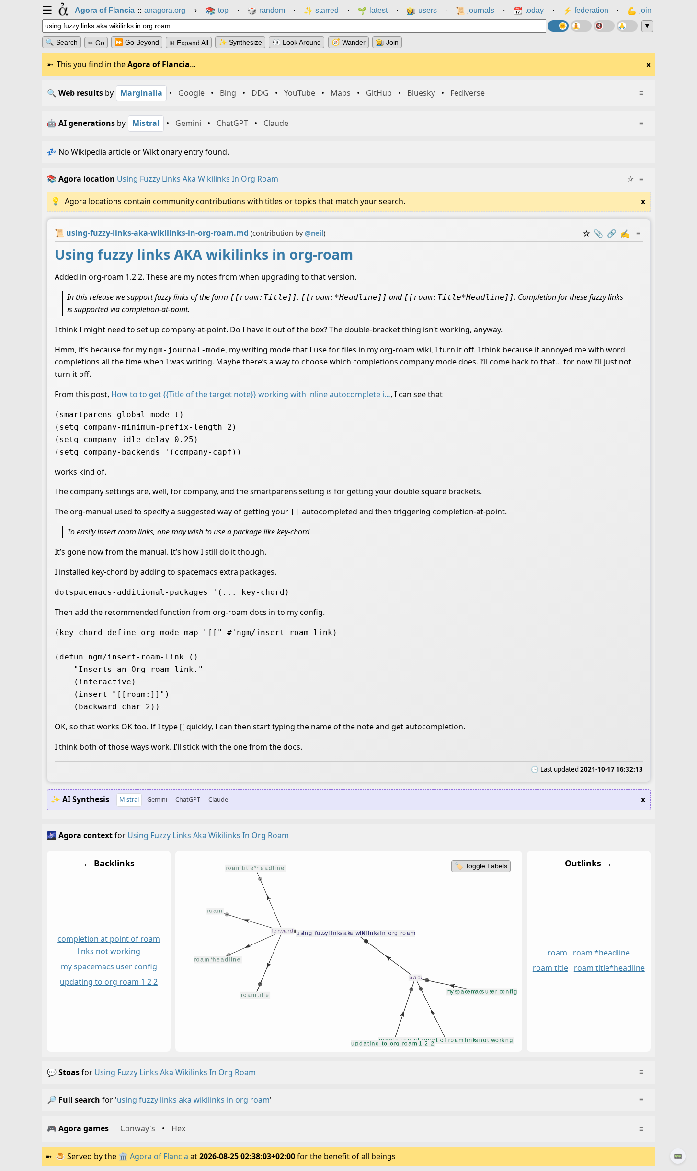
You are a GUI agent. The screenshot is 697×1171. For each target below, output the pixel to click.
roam (557, 952)
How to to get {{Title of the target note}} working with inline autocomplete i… (250, 394)
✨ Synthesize (240, 42)
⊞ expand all (188, 42)
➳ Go (96, 42)
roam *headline (600, 952)
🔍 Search (62, 42)
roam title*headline (608, 968)
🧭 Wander (348, 42)
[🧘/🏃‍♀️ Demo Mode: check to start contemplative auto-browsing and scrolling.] (581, 26)
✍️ (625, 233)
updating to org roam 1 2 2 (109, 982)
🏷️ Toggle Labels (480, 866)
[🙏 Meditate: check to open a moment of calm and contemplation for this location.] (627, 26)
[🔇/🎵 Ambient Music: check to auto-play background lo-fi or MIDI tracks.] (604, 26)
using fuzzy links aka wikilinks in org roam (175, 1072)
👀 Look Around (296, 42)
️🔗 (612, 233)
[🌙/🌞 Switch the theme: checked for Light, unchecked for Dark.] (558, 26)
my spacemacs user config (108, 966)
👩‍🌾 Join (387, 42)
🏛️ (123, 1156)
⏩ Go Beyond (136, 42)
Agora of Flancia (159, 1156)
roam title (550, 968)
